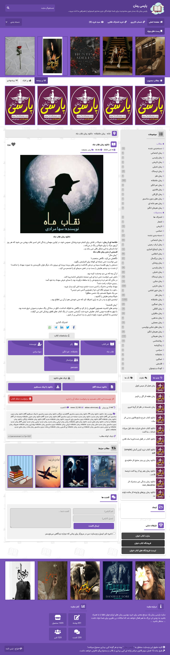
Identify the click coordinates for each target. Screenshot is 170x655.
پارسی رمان (128, 647)
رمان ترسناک (157, 171)
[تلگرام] (55, 327)
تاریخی (159, 226)
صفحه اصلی (154, 22)
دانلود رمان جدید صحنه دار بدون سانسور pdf (74, 416)
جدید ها (156, 377)
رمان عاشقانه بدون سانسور (55, 424)
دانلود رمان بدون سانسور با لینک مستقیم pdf (40, 413)
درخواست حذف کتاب (19, 399)
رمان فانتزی (157, 189)
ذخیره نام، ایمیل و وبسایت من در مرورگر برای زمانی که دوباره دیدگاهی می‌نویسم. (79, 534)
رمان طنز (158, 176)
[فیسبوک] (73, 327)
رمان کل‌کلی (157, 194)
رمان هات (30, 426)
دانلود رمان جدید (97, 416)
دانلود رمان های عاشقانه (78, 421)
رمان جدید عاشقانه (87, 424)
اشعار (159, 222)
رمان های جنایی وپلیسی (152, 327)
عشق (108, 429)
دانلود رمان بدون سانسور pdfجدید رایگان (72, 413)
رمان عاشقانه (99, 133)
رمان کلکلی (157, 309)
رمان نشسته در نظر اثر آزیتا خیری (141, 407)
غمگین (159, 359)
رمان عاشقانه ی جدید (85, 426)
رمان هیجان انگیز (154, 208)
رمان (67, 421)
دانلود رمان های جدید (96, 421)
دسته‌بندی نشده (155, 148)
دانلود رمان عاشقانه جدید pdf (53, 419)
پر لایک (25, 80)
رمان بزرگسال (156, 258)
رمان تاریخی (157, 162)
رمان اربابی (60, 421)
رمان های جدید (20, 426)
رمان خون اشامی (155, 290)
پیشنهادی (11, 80)
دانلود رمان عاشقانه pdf (107, 419)
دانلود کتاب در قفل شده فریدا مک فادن (138, 439)
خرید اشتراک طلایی (116, 22)
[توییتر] (67, 327)
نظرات (141, 377)
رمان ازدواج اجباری (154, 249)
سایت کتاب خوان (143, 536)
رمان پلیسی (157, 157)
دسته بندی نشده (155, 235)
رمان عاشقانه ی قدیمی (68, 426)
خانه (109, 133)
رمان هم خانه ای (155, 203)
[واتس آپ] (49, 327)
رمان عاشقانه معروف (21, 424)
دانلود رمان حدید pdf (49, 416)
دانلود (101, 413)
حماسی (159, 231)
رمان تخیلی (157, 167)
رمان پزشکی (157, 263)
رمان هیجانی (156, 336)
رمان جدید (52, 421)
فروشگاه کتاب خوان (142, 543)
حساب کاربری (136, 22)
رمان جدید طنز (100, 424)
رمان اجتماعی (156, 153)
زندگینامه (158, 345)
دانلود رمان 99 (93, 413)
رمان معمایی (156, 322)
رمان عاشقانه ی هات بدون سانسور (47, 426)
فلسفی (159, 363)
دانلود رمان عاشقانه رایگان (32, 419)
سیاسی (159, 350)
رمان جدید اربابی (41, 421)
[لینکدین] (61, 327)
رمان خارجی (157, 286)
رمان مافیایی (156, 313)
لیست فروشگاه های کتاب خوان (143, 550)
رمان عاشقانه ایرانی (73, 424)
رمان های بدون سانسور (152, 199)
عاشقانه (113, 429)
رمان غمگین (157, 304)
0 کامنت (63, 407)
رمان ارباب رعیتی (155, 244)
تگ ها (127, 377)
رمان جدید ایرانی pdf (26, 421)
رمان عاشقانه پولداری (37, 424)
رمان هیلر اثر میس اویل (145, 385)
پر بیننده (40, 80)
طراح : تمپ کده (12, 649)
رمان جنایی (157, 281)
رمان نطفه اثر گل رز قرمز (145, 396)
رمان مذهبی (157, 318)
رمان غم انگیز (156, 185)
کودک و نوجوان (155, 368)
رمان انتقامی (157, 254)
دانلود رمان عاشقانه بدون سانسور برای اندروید (81, 419)
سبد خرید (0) (94, 22)
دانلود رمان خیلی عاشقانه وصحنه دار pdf (26, 416)
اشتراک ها (157, 217)
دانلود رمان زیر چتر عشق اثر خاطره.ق (140, 460)
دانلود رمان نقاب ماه (101, 144)
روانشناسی (157, 341)
